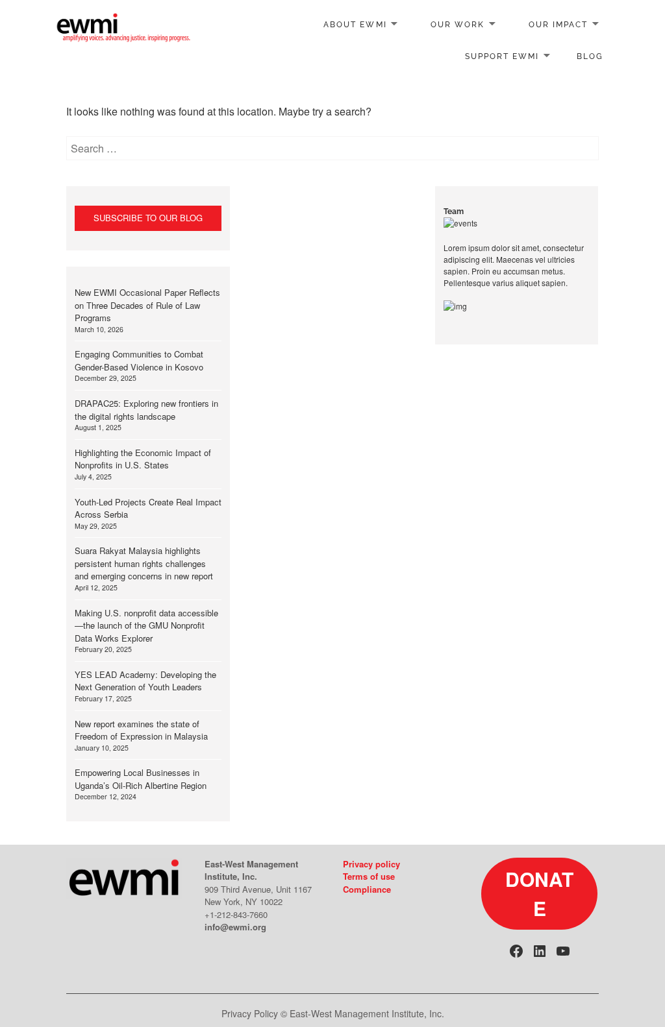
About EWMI (354, 24)
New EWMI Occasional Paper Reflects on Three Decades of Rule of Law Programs (147, 305)
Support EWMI (502, 56)
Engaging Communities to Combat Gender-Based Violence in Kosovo (139, 360)
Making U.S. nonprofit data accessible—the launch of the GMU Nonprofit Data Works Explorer (146, 625)
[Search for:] (332, 148)
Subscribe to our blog (148, 217)
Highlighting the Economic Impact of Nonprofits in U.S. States (143, 459)
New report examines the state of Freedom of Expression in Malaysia (141, 730)
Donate (539, 893)
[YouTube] (563, 951)
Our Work (457, 24)
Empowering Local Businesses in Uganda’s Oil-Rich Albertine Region (141, 778)
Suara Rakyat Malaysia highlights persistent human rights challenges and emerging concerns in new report (144, 563)
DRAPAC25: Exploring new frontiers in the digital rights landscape (146, 409)
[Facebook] (516, 951)
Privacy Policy (249, 1013)
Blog (590, 56)
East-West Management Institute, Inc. (367, 1013)
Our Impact (558, 24)
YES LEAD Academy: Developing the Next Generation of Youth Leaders (145, 681)
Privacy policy (371, 864)
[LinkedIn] (539, 951)
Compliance (367, 889)
